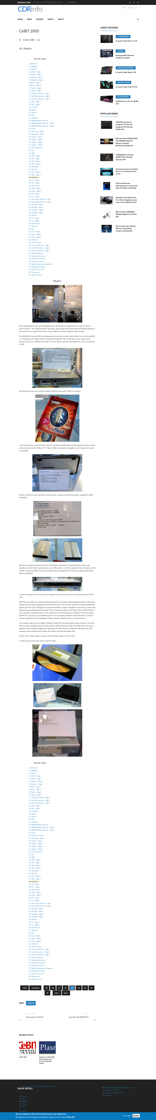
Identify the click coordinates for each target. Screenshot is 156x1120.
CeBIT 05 (31, 1003)
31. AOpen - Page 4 (36, 145)
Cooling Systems (123, 82)
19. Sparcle (33, 112)
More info (71, 1117)
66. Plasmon (33, 240)
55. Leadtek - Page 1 (36, 210)
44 (79, 988)
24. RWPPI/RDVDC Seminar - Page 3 (42, 126)
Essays (51, 19)
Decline (136, 1116)
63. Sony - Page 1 (35, 232)
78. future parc (34, 272)
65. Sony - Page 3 (35, 237)
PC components (123, 36)
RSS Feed (108, 1095)
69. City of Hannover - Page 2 (39, 248)
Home (124, 7)
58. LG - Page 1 (34, 218)
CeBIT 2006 (22, 1057)
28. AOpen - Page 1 (36, 137)
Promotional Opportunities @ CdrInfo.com (119, 1088)
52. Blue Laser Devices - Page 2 (40, 202)
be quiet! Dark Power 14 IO (126, 41)
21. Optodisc (33, 118)
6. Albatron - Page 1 (36, 77)
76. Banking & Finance (37, 267)
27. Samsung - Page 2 (36, 134)
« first (24, 988)
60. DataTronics (34, 223)
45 (85, 988)
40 (53, 988)
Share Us (130, 8)
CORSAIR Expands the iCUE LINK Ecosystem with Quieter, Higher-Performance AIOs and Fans (71, 2)
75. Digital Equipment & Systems (41, 264)
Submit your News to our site (115, 1093)
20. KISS (31, 115)
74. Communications (36, 261)
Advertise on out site (112, 1090)
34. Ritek (32, 153)
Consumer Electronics (125, 68)
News (29, 19)
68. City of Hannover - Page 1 (39, 245)
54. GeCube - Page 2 (36, 207)
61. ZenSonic (33, 226)
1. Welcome (33, 64)
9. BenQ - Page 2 (35, 85)
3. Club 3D (32, 69)
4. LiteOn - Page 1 (35, 72)
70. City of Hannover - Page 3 (39, 251)
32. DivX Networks (35, 148)
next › (57, 993)
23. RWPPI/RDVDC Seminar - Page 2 (42, 123)
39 (46, 988)
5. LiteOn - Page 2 (35, 74)
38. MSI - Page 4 (34, 164)
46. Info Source (34, 186)
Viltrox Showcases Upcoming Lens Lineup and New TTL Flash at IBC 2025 (126, 185)
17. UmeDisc (33, 107)
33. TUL (31, 150)
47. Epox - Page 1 (35, 188)
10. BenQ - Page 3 (35, 88)
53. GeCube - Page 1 (36, 204)
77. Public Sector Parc (36, 269)
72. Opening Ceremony (37, 256)
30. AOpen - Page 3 (36, 142)
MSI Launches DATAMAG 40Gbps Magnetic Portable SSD (126, 214)
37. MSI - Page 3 (34, 161)
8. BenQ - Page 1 (35, 83)
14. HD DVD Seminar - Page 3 (39, 99)
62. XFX (31, 229)
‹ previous (35, 988)
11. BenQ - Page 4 (35, 91)
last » (66, 993)
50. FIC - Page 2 (34, 196)
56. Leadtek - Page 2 (36, 213)
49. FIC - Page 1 (34, 194)
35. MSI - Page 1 (34, 156)
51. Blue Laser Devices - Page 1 (40, 199)
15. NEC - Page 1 (35, 101)
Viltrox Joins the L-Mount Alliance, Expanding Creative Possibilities (126, 228)
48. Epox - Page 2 (35, 191)
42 (66, 988)
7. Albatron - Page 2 (36, 80)
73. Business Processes (37, 259)
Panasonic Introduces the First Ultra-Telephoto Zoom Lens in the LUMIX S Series (126, 199)
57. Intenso (33, 215)
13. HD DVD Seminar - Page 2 (39, 96)
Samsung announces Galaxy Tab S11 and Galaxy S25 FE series (127, 171)
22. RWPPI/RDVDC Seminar (38, 120)
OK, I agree (127, 1116)
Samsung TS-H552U (35, 1017)
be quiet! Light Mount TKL (126, 72)
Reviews (39, 19)
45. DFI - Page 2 (34, 183)
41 (59, 988)
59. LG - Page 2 (34, 221)
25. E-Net (32, 129)
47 (47, 993)
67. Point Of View (35, 242)
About (61, 19)
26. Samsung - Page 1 (36, 131)
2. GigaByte (33, 66)
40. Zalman (33, 169)
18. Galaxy (32, 110)
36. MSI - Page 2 (34, 158)
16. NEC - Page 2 (35, 104)
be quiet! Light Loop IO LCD (126, 87)
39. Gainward (34, 166)
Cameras (120, 51)
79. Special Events (35, 275)
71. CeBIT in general (36, 253)
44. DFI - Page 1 (34, 180)
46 (91, 988)
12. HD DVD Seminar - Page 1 (39, 93)
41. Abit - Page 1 (35, 172)
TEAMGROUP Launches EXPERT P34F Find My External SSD (125, 157)
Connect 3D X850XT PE (79, 1017)
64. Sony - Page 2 (35, 234)
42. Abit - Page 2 (35, 175)
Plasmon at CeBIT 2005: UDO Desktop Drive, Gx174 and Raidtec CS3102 (47, 1060)
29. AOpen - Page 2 (36, 139)
